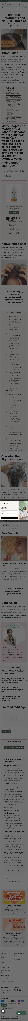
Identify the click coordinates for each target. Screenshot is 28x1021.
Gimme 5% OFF (9, 517)
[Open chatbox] (3, 1011)
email (2, 513)
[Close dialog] (26, 502)
